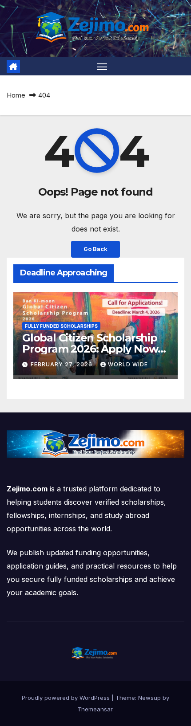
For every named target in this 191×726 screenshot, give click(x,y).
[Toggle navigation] (102, 66)
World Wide (128, 364)
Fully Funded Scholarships (61, 326)
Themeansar (94, 709)
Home (16, 95)
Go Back (95, 249)
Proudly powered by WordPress (66, 697)
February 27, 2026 (62, 364)
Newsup (149, 697)
